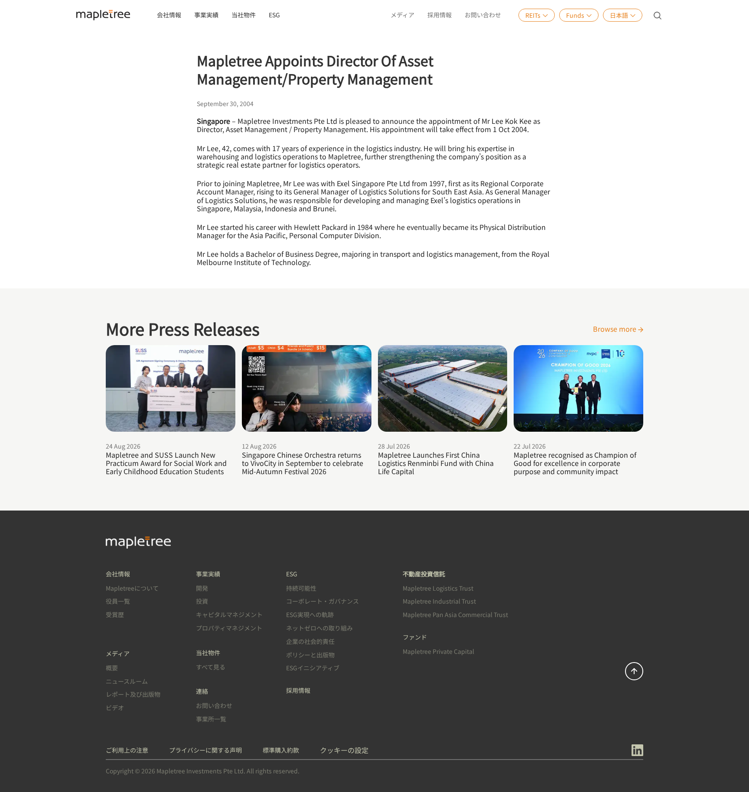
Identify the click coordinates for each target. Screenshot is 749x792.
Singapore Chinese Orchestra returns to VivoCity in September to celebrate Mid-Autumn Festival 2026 (302, 462)
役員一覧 (118, 601)
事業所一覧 (211, 718)
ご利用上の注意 (127, 750)
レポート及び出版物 (133, 694)
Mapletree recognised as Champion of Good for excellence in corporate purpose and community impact (575, 462)
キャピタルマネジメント (229, 614)
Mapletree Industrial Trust (439, 601)
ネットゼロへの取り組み (319, 628)
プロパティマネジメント (229, 628)
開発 (202, 588)
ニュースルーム (127, 681)
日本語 (619, 15)
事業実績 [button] (206, 14)
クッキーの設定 (344, 750)
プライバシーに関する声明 (205, 750)
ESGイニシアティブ (312, 667)
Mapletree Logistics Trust (438, 588)
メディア (402, 14)
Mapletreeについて (132, 588)
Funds (575, 15)
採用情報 (439, 14)
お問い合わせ (483, 14)
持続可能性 (301, 588)
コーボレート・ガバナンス (322, 601)
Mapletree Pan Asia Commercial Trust (455, 614)
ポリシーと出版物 (310, 654)
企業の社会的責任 (310, 641)
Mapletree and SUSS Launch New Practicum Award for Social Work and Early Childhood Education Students (166, 462)
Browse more (615, 328)
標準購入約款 (281, 750)
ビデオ (115, 707)
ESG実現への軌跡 (310, 614)
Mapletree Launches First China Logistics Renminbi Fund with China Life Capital (436, 462)
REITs (533, 15)
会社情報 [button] (169, 14)
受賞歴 (115, 614)
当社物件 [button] (243, 14)
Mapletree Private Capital (438, 651)
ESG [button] (274, 14)
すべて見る (210, 667)
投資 (202, 601)
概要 (112, 667)
